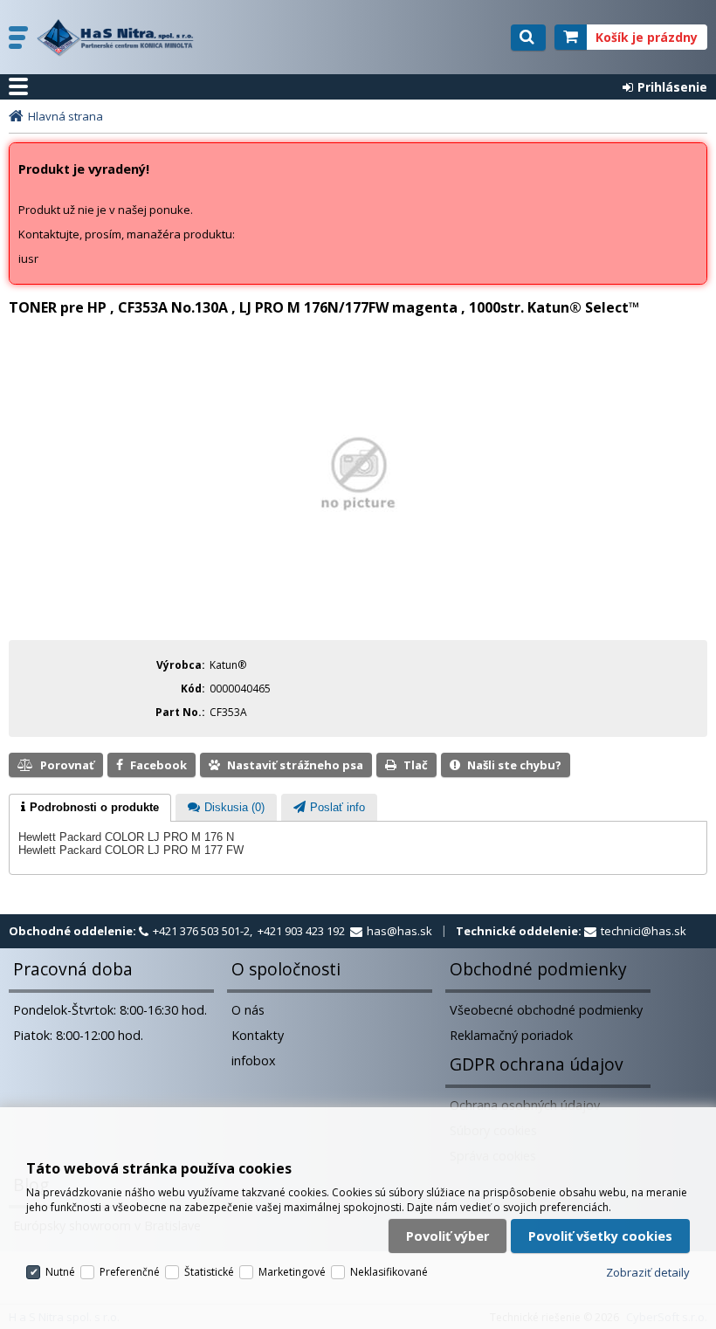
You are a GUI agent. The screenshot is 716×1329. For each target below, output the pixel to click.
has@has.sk (399, 931)
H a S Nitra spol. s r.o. (120, 37)
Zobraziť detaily (648, 1272)
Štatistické (209, 1271)
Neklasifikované (389, 1271)
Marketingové (292, 1271)
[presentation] (90, 808)
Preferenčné (130, 1271)
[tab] (90, 808)
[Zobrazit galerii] (358, 562)
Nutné (60, 1271)
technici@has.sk (643, 931)
